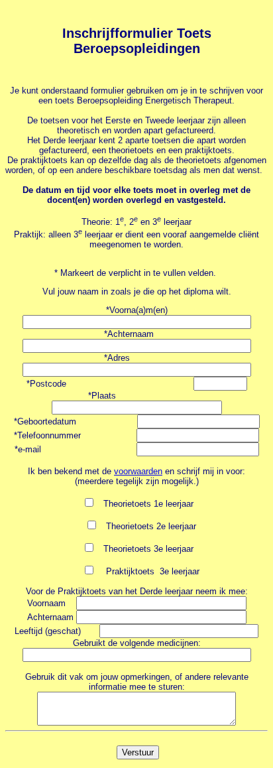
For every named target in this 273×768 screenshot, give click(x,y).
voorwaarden (138, 471)
